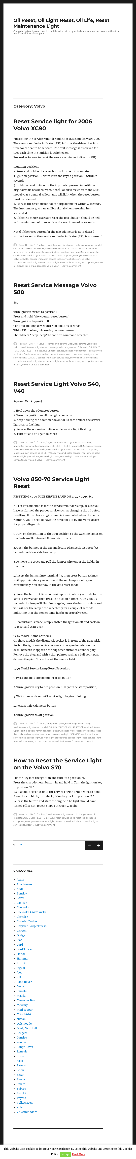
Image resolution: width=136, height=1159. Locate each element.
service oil (30, 460)
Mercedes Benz (27, 1000)
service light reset (36, 262)
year (56, 266)
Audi (20, 888)
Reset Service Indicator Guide (29, 449)
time (27, 266)
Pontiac (22, 1037)
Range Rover (25, 1046)
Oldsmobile (24, 1023)
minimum (88, 245)
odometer (86, 442)
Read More (78, 1154)
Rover (20, 1056)
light (50, 442)
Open (16, 730)
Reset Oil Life (26, 245)
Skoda (21, 1079)
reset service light (30, 255)
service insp (55, 259)
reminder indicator (35, 252)
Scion (20, 1070)
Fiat (19, 940)
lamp (88, 723)
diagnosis (52, 723)
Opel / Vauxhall (27, 1028)
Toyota (21, 1098)
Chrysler (22, 916)
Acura (20, 879)
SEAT (20, 1074)
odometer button (22, 446)
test (62, 741)
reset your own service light (28, 453)
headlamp (71, 723)
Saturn (21, 1065)
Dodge (21, 935)
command (53, 343)
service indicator (39, 259)
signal (20, 266)
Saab (20, 1060)
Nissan (21, 1019)
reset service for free (76, 350)
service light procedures (26, 456)
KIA (19, 977)
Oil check (83, 347)
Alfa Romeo (24, 884)
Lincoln (22, 991)
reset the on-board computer (56, 255)
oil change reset (68, 347)
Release (38, 350)
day (71, 343)
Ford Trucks (25, 949)
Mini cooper (25, 1009)
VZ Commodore (27, 1112)
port (23, 730)
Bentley (22, 893)
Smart (21, 1084)
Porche (21, 1042)
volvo (25, 364)
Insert (81, 723)
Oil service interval (77, 248)
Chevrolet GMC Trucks (31, 912)
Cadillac (22, 902)
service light (68, 259)
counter (64, 343)
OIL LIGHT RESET (22, 248)
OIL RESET (38, 248)
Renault (22, 1051)
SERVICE (24, 259)
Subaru (21, 1088)
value (50, 266)
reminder (18, 252)
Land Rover (24, 981)
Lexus (21, 986)
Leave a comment (71, 266)
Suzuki (21, 1093)
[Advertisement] (68, 74)
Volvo (41, 245)
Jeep (19, 972)
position (92, 248)
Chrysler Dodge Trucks (31, 926)
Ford (20, 944)
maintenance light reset (60, 245)
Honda (21, 954)
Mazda (21, 995)
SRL (19, 364)
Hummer (23, 958)
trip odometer (38, 266)
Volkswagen (25, 1102)
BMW (20, 898)
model (98, 245)
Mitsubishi (24, 1014)
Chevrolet (23, 907)
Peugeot (22, 1033)
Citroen (22, 930)
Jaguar (21, 967)
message (53, 347)
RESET (46, 350)
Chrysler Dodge (27, 921)
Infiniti (21, 963)
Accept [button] (65, 1154)
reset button (53, 252)
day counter (80, 343)
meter (78, 245)
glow (61, 723)
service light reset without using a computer (70, 262)
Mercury (22, 1005)
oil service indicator (55, 248)
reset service (67, 252)
